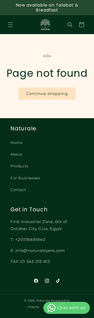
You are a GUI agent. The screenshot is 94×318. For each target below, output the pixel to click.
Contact (18, 189)
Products (19, 166)
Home (16, 142)
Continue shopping (47, 93)
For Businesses (25, 178)
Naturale (43, 300)
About (16, 154)
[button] (10, 24)
